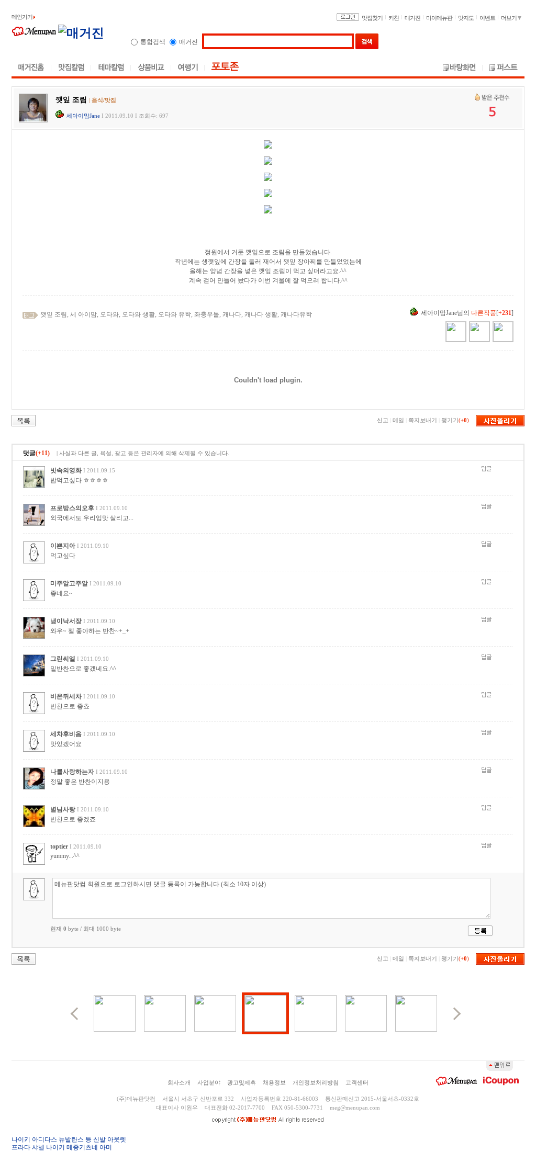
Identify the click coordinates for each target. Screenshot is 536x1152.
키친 (393, 18)
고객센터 (356, 1082)
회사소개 (179, 1082)
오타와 (109, 314)
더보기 (509, 18)
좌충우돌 (206, 314)
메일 (398, 420)
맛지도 (466, 18)
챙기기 (450, 420)
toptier (59, 846)
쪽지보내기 (422, 420)
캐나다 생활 (260, 314)
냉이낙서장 (66, 621)
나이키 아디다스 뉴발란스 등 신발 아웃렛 (69, 1139)
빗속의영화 (66, 470)
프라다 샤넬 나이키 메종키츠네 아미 (62, 1147)
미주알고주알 (69, 583)
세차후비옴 (66, 734)
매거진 (412, 18)
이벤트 (487, 18)
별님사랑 (62, 809)
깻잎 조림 (53, 314)
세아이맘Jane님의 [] (467, 313)
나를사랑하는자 (72, 771)
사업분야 (208, 1082)
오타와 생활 (138, 314)
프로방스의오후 (72, 508)
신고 (382, 420)
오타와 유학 (174, 314)
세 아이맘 (83, 314)
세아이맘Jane (83, 115)
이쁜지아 (62, 545)
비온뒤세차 (66, 696)
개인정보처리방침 (316, 1082)
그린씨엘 (62, 658)
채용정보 (274, 1082)
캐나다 (231, 314)
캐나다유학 (296, 314)
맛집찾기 (372, 18)
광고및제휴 (241, 1082)
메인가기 (23, 17)
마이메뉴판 (439, 18)
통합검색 (152, 42)
